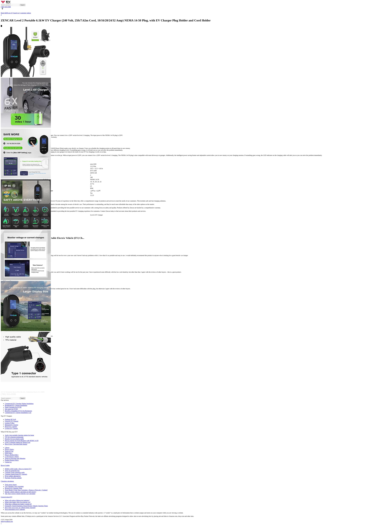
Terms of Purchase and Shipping (15, 458)
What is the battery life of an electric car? (17, 502)
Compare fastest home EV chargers (16, 474)
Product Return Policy (12, 460)
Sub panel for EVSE (11, 409)
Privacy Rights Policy (11, 455)
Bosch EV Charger (11, 426)
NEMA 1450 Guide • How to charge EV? (18, 469)
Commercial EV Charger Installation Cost (18, 412)
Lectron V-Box (9, 423)
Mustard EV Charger (11, 425)
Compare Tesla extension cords (14, 472)
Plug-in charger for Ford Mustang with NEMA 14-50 (21, 440)
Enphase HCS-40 (10, 419)
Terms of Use (9, 451)
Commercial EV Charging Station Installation (19, 403)
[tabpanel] (192, 52)
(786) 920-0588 (6, 7)
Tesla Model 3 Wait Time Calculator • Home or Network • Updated (26, 490)
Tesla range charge (11, 484)
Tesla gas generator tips (12, 470)
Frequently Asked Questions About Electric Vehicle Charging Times (26, 506)
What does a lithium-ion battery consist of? (18, 504)
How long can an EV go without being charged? (20, 507)
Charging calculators (7, 481)
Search (22, 5)
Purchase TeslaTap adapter (13, 478)
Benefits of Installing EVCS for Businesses (18, 411)
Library (7, 447)
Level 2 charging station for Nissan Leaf (17, 442)
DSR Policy (8, 453)
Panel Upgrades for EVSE (13, 407)
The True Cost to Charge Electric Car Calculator (20, 493)
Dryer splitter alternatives (13, 476)
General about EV (6, 497)
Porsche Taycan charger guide (14, 439)
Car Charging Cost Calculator (14, 486)
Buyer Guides (5, 465)
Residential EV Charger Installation (16, 405)
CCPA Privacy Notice (12, 456)
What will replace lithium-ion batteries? (17, 500)
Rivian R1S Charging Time (13, 488)
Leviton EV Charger (11, 428)
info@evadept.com (7, 521)
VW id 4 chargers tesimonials (14, 437)
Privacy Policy (9, 449)
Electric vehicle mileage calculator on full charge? (20, 492)
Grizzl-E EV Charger (11, 421)
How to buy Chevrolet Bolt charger (16, 444)
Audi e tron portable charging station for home (19, 435)
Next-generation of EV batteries (15, 509)
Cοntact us (8, 462)
